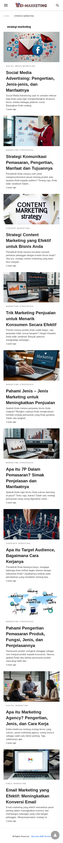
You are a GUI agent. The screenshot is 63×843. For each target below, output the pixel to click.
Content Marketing (18, 228)
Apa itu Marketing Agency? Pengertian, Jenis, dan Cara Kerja (27, 718)
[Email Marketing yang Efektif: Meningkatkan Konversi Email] (31, 764)
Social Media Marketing (20, 66)
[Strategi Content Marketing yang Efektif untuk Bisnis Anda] (31, 209)
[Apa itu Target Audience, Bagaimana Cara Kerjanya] (31, 524)
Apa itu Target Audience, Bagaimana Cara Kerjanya (30, 555)
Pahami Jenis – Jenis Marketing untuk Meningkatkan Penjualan (30, 397)
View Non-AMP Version (41, 836)
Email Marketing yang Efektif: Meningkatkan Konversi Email (27, 796)
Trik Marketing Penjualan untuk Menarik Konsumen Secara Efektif (31, 318)
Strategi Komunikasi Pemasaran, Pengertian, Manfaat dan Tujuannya (29, 162)
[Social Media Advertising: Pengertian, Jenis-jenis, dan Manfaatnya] (31, 47)
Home (6, 16)
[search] (57, 5)
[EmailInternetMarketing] (31, 5)
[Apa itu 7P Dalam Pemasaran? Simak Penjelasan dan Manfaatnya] (31, 443)
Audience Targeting (18, 543)
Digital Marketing (17, 705)
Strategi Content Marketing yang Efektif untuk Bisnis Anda (28, 240)
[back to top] (55, 835)
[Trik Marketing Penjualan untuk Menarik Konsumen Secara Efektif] (31, 287)
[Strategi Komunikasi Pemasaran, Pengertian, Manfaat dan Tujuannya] (31, 131)
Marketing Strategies (19, 150)
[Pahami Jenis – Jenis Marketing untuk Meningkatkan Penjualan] (31, 365)
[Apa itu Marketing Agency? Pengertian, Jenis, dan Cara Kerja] (31, 686)
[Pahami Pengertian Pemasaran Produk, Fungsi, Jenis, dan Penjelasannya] (31, 602)
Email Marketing (16, 784)
